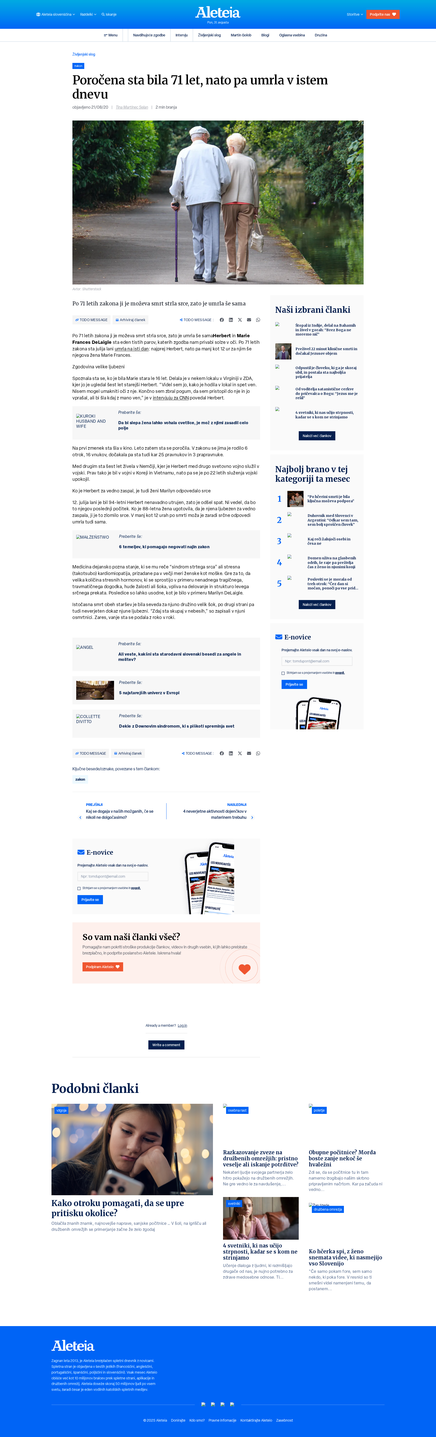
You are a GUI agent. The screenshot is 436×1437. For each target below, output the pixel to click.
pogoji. (136, 888)
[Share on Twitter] (240, 320)
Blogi (265, 35)
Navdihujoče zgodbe (149, 35)
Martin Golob (241, 35)
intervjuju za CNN (171, 398)
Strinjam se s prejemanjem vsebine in (112, 888)
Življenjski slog (209, 35)
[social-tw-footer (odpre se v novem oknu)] (223, 1404)
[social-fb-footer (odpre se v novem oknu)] (213, 1404)
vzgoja (61, 1110)
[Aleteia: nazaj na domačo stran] (218, 11)
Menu (113, 35)
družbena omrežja (328, 1209)
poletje (319, 1110)
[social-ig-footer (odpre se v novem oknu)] (232, 1404)
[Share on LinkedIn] (231, 320)
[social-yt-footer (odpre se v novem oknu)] (203, 1404)
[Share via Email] (249, 320)
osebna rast (237, 1110)
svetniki (234, 1203)
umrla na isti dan (132, 349)
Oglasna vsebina (292, 35)
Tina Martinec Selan (132, 107)
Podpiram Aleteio (100, 966)
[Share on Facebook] (222, 320)
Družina (321, 35)
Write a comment (166, 1044)
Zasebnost (284, 1420)
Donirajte (178, 1420)
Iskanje (111, 14)
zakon (80, 779)
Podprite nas (380, 14)
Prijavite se (90, 899)
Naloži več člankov (317, 435)
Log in (182, 1025)
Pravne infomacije (222, 1420)
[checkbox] (78, 888)
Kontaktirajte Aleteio (256, 1420)
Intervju (182, 35)
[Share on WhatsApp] (258, 320)
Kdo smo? (197, 1420)
